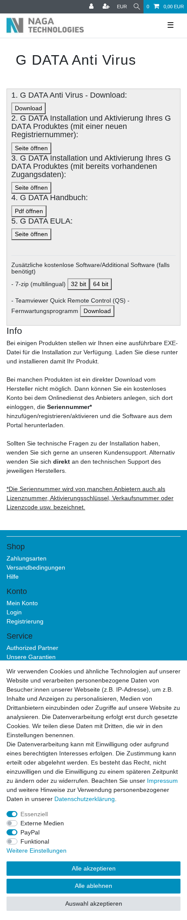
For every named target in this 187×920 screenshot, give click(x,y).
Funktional (34, 841)
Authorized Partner (32, 647)
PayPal (30, 832)
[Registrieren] (107, 6)
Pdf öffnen (29, 211)
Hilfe (13, 576)
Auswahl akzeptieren (93, 903)
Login (14, 612)
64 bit (100, 283)
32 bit (78, 283)
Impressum (162, 780)
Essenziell (34, 814)
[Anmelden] (92, 6)
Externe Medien (42, 823)
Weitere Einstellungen (37, 850)
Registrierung (25, 621)
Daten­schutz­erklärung (84, 798)
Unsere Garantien (31, 656)
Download (28, 108)
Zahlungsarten (27, 558)
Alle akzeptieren (94, 868)
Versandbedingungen (36, 567)
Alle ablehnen (93, 885)
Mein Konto (22, 603)
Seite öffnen (31, 148)
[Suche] (137, 6)
